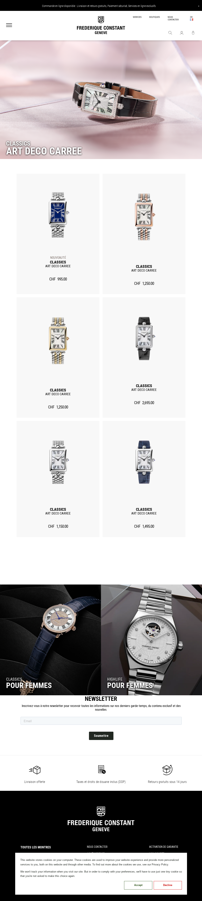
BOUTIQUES (154, 17)
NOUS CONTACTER (173, 18)
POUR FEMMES (130, 685)
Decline (167, 885)
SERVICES (137, 17)
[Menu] (9, 25)
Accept (138, 885)
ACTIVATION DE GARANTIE (163, 846)
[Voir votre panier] (193, 33)
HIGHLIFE (114, 679)
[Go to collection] (50, 640)
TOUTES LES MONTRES (36, 847)
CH (191, 17)
